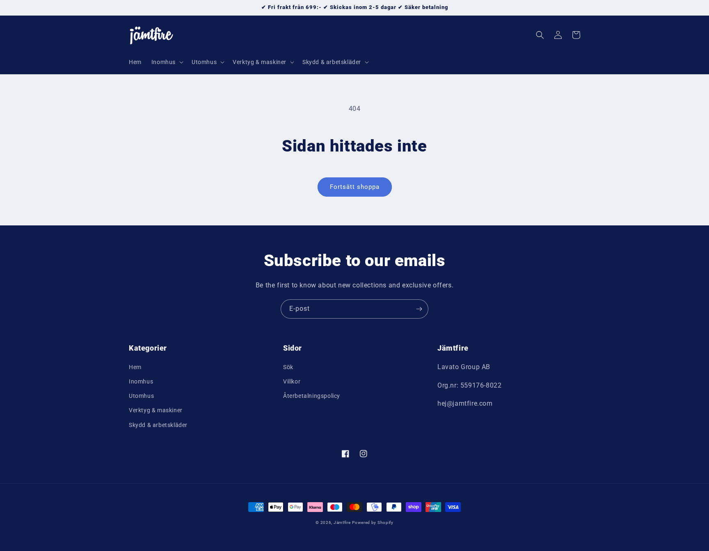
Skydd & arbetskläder (158, 425)
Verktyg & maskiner (156, 410)
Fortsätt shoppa (355, 187)
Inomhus (141, 381)
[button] (166, 62)
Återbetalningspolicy (311, 396)
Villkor (291, 381)
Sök (288, 367)
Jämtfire (342, 522)
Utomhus (141, 396)
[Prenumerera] (419, 309)
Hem (135, 367)
